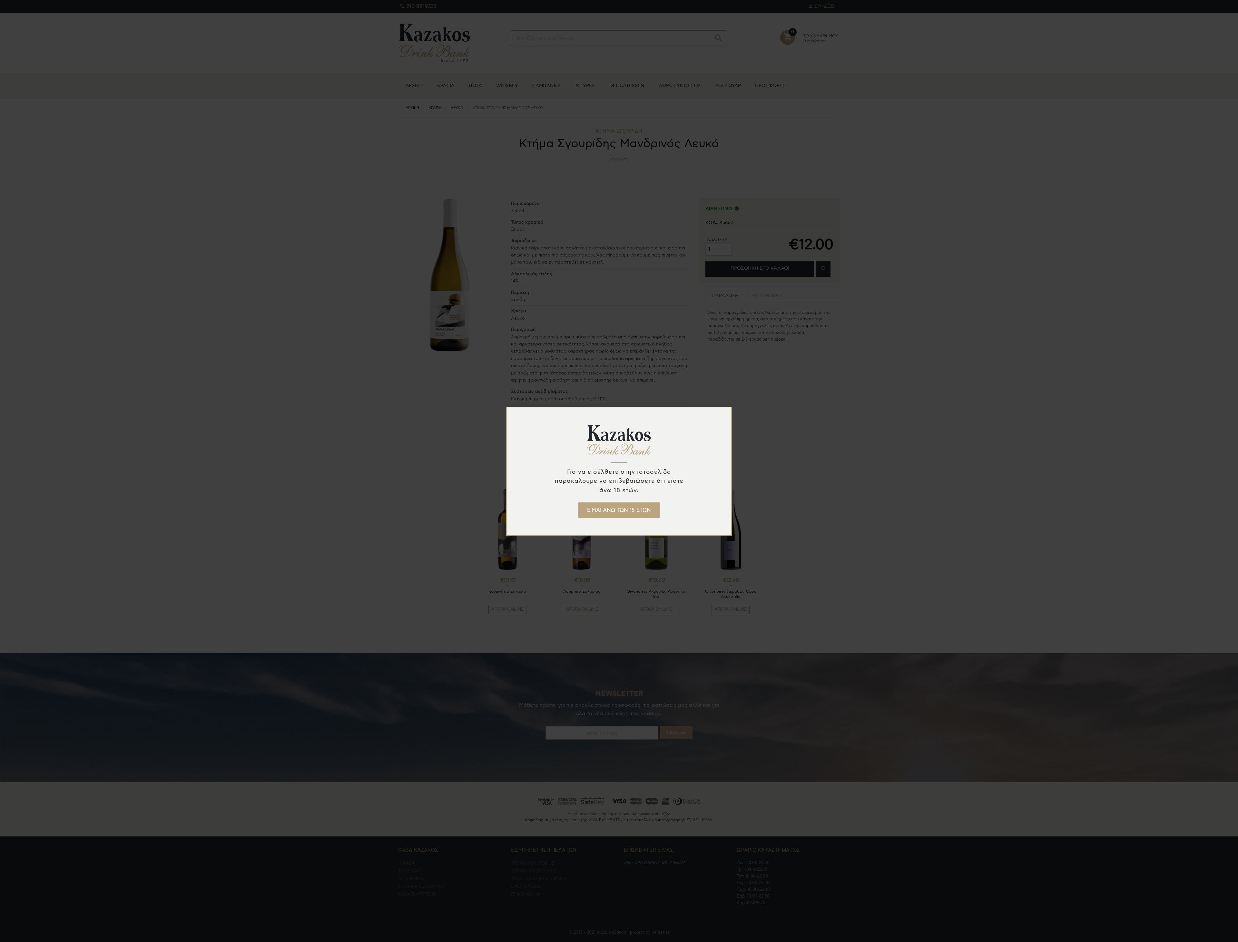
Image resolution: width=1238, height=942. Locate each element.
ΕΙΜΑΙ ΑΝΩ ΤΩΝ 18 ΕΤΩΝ (619, 510)
